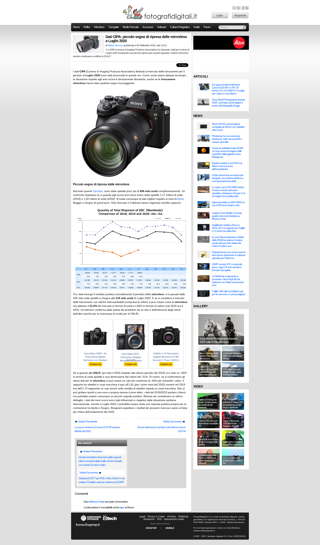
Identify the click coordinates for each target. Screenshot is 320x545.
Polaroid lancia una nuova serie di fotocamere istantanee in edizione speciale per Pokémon (228, 255)
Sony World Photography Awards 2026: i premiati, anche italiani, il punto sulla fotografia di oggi (228, 102)
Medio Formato (131, 27)
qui (122, 507)
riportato (98, 191)
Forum (207, 27)
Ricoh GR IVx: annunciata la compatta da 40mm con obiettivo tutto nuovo (228, 126)
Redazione (149, 519)
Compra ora (95, 364)
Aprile (180, 198)
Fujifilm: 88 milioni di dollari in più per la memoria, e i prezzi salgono (228, 293)
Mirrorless (99, 27)
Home (76, 27)
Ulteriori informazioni (235, 522)
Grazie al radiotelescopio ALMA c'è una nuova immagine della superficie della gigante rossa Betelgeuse (227, 152)
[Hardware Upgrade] (90, 521)
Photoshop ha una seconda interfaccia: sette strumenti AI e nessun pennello (227, 138)
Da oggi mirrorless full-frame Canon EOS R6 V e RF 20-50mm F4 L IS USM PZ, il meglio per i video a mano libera (228, 89)
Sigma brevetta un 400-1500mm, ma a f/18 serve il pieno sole (228, 204)
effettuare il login (97, 501)
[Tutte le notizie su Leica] (221, 49)
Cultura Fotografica (179, 27)
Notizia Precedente (87, 421)
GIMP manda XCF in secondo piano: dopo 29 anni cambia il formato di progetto (227, 267)
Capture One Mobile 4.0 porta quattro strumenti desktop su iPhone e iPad (227, 215)
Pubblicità (183, 516)
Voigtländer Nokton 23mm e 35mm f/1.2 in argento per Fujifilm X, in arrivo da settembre (228, 228)
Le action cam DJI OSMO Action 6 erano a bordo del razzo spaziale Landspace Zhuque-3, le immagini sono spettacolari (228, 192)
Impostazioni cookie (174, 519)
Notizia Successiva (172, 421)
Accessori (147, 27)
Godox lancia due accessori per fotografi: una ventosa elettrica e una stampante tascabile (227, 178)
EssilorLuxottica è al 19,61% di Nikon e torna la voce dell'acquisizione (227, 166)
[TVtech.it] (110, 521)
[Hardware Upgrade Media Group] (88, 527)
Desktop (151, 528)
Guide (196, 27)
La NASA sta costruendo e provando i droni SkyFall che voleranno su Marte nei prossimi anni (228, 281)
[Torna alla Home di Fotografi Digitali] (160, 19)
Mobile (170, 528)
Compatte (113, 27)
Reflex (87, 27)
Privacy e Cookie (156, 516)
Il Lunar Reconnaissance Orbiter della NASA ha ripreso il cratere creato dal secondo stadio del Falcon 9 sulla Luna (228, 241)
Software (161, 27)
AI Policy (171, 516)
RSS (159, 519)
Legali (142, 516)
